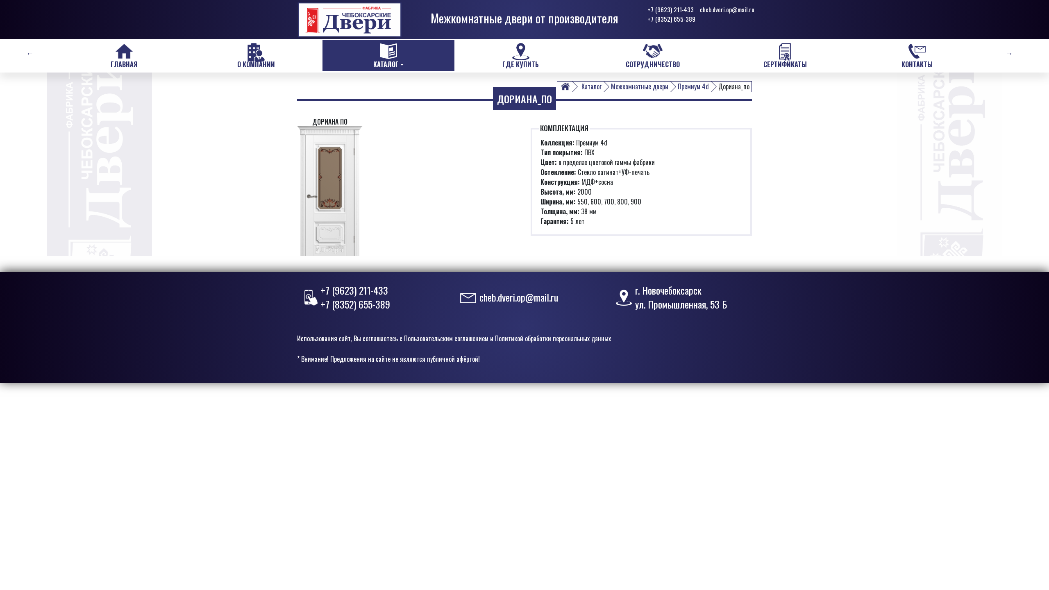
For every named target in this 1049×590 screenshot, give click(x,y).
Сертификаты (785, 64)
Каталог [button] (386, 64)
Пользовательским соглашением (446, 338)
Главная (124, 64)
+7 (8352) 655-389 (671, 18)
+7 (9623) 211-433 (670, 9)
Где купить (520, 64)
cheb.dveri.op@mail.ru (727, 9)
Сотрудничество (653, 64)
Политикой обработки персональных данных (553, 338)
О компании (256, 64)
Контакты (917, 64)
